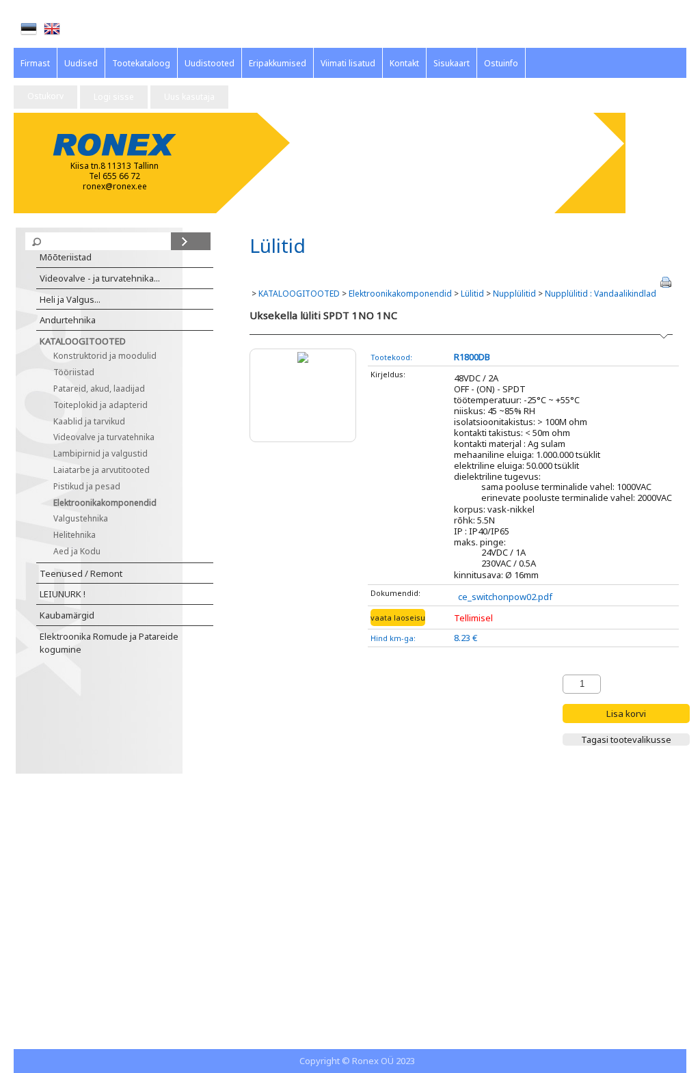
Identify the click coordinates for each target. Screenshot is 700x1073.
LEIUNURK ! (62, 594)
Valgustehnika (80, 518)
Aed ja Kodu (76, 551)
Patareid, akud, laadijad (99, 388)
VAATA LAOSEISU (398, 617)
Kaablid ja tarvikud (89, 421)
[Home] (52, 29)
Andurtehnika (68, 320)
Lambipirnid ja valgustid (100, 453)
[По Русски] (75, 29)
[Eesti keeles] (29, 29)
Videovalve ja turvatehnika (103, 437)
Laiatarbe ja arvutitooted (101, 470)
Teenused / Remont (81, 573)
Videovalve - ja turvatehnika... (100, 278)
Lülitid (472, 293)
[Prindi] (666, 282)
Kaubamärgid (67, 615)
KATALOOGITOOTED (83, 341)
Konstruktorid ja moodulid (105, 356)
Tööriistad (73, 372)
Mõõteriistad (66, 257)
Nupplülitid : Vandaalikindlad (600, 293)
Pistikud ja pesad (86, 486)
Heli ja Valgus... (70, 299)
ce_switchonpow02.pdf (505, 596)
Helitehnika (74, 535)
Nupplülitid (514, 293)
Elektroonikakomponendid (105, 502)
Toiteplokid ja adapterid (100, 405)
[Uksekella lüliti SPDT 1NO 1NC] (302, 355)
